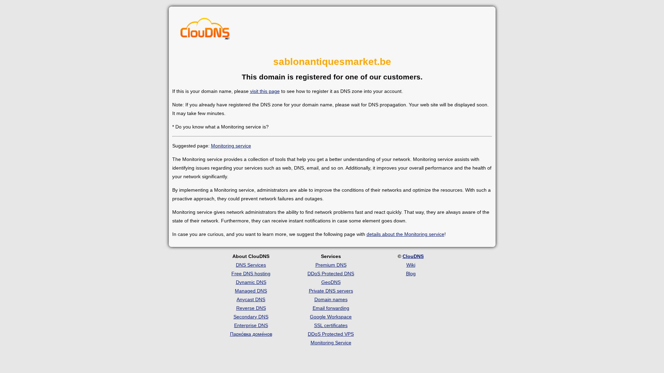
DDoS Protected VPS (331, 334)
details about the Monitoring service (405, 234)
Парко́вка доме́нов (251, 334)
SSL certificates (331, 325)
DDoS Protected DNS (330, 273)
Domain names (331, 299)
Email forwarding (331, 308)
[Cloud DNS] (205, 30)
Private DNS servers (331, 291)
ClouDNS (413, 256)
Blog (411, 273)
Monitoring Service (331, 342)
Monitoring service (231, 146)
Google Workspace (331, 316)
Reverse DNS (251, 308)
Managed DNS (251, 291)
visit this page (265, 91)
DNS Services (251, 265)
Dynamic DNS (251, 282)
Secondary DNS (250, 316)
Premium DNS (331, 265)
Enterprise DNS (251, 325)
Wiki (410, 265)
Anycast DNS (251, 299)
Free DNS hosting (250, 273)
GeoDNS (331, 282)
